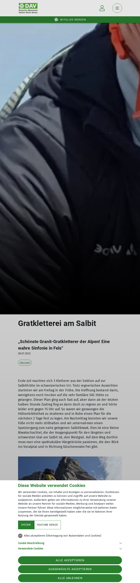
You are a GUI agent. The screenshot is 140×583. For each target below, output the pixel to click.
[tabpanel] (70, 541)
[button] (70, 542)
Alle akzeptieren (70, 560)
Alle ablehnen (70, 578)
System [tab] (26, 524)
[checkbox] (70, 535)
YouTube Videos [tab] (47, 524)
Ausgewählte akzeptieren (70, 569)
